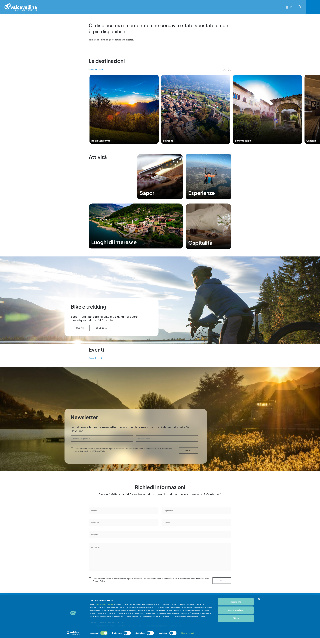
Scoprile (93, 69)
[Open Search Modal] (299, 7)
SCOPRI (80, 328)
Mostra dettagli (187, 633)
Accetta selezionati (236, 610)
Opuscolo (101, 328)
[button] (229, 69)
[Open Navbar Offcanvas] (313, 7)
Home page (105, 39)
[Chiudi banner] (259, 599)
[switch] (127, 633)
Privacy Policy (100, 451)
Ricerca (129, 39)
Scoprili (92, 358)
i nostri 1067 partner (104, 604)
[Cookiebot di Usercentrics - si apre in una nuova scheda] (73, 633)
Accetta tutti (235, 602)
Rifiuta (236, 618)
